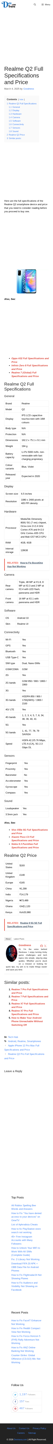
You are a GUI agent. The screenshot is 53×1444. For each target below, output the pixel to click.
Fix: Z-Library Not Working (25, 1259)
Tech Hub (13, 1037)
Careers (21, 1433)
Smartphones (34, 1041)
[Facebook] (41, 945)
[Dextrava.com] (8, 4)
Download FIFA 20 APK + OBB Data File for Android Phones (25, 1267)
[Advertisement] (26, 35)
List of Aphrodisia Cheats (24, 1224)
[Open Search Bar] (35, 4)
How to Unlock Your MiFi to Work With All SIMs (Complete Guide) (25, 1251)
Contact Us (24, 1428)
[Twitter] (45, 945)
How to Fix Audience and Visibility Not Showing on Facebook (24, 1286)
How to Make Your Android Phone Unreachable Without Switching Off (27, 1021)
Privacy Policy (39, 1428)
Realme (22, 1041)
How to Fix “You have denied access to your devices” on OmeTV (26, 1217)
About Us (11, 1428)
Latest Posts (19, 939)
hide (21, 99)
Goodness (25, 945)
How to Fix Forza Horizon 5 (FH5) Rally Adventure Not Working (25, 1340)
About (8, 939)
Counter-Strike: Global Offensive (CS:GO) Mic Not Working (25, 1359)
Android (12, 1041)
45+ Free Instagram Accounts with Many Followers (22, 1240)
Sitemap (32, 1433)
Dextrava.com (20, 1439)
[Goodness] (11, 961)
